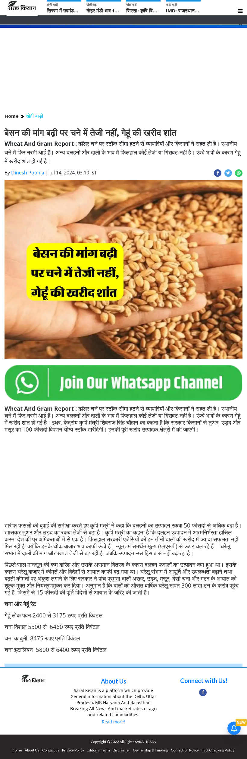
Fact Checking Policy (218, 750)
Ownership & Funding (150, 750)
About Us (113, 681)
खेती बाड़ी (34, 116)
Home (12, 116)
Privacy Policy (73, 750)
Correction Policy (185, 750)
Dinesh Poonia (27, 172)
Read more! (113, 722)
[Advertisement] (123, 70)
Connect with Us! (203, 680)
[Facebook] (203, 692)
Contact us (50, 750)
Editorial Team (98, 750)
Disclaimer (121, 750)
